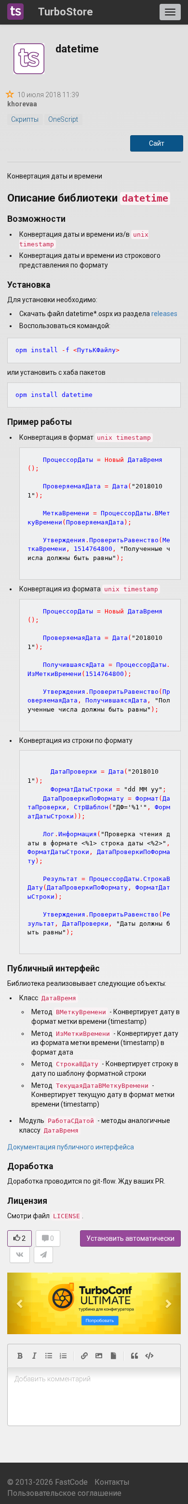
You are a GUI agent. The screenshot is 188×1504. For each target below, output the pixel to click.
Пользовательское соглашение (64, 1493)
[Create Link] (84, 1356)
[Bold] (20, 1356)
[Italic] (34, 1356)
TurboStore (65, 12)
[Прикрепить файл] (113, 1356)
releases (164, 314)
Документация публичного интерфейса (70, 1147)
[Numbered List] (63, 1356)
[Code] (149, 1356)
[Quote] (134, 1356)
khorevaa (22, 104)
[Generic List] (48, 1356)
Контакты (112, 1482)
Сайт (156, 143)
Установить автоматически (130, 1238)
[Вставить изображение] (99, 1356)
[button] (20, 1303)
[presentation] (94, 1379)
